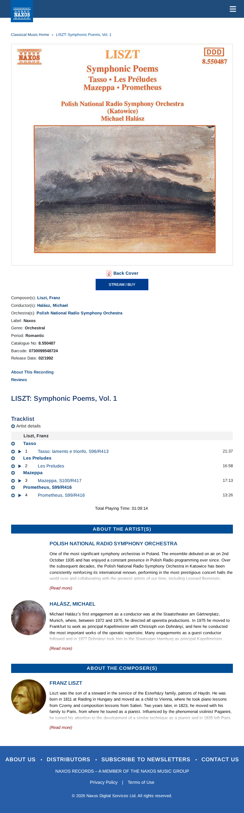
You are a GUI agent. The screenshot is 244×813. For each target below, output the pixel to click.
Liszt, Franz (48, 297)
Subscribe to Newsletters (146, 759)
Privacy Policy (104, 782)
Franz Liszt (66, 683)
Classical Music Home (30, 34)
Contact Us (220, 759)
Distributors (69, 759)
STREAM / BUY (122, 284)
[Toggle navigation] (232, 9)
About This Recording (32, 372)
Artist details (28, 425)
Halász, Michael (52, 305)
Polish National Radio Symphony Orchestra (79, 313)
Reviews (19, 379)
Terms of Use (141, 782)
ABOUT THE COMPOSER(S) (122, 668)
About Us (21, 759)
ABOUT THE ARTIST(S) (122, 529)
